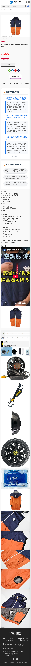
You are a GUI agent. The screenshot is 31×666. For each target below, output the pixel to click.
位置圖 (28, 13)
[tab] (4, 84)
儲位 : (24, 13)
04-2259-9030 (9, 640)
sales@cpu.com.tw (10, 648)
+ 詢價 (8, 64)
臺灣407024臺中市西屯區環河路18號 (14, 644)
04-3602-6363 (9, 638)
